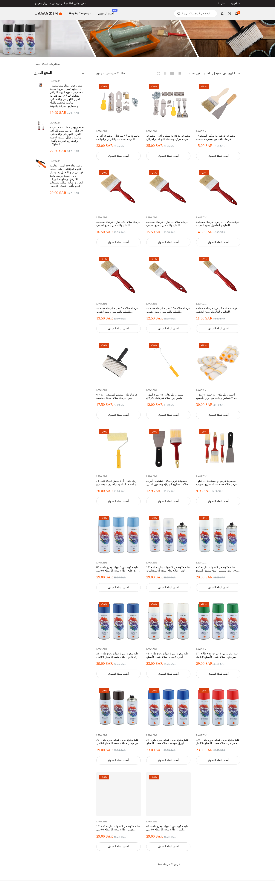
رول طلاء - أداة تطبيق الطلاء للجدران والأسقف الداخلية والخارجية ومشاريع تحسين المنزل (116, 483)
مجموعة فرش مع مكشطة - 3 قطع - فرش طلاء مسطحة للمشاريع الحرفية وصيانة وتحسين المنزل (216, 483)
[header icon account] (222, 13)
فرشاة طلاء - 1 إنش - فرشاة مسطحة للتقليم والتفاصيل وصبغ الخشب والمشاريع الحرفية (216, 310)
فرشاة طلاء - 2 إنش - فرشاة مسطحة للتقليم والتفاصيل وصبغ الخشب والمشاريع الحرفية (117, 310)
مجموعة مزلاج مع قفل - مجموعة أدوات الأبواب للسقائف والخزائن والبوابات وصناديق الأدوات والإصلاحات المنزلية (118, 137)
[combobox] (195, 13)
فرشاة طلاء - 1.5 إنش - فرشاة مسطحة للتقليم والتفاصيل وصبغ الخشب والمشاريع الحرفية (168, 310)
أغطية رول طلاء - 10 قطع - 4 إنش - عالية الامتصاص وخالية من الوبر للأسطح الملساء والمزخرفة (217, 396)
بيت (37, 64)
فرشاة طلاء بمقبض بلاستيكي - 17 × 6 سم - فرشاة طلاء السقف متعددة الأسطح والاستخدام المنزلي (116, 396)
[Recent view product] (229, 13)
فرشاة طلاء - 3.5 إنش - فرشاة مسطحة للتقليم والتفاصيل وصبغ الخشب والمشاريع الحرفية (118, 224)
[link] (80, 14)
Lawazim (55, 81)
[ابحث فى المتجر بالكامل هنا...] (178, 13)
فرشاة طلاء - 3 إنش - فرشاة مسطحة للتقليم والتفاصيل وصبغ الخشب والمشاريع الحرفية (167, 224)
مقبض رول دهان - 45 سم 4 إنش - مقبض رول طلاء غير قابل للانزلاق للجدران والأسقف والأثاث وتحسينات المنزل (165, 396)
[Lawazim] (48, 13)
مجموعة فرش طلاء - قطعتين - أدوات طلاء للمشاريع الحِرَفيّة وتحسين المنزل (167, 483)
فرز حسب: (195, 73)
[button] (136, 88)
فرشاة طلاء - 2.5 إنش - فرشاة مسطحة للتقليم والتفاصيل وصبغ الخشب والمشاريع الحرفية (217, 224)
